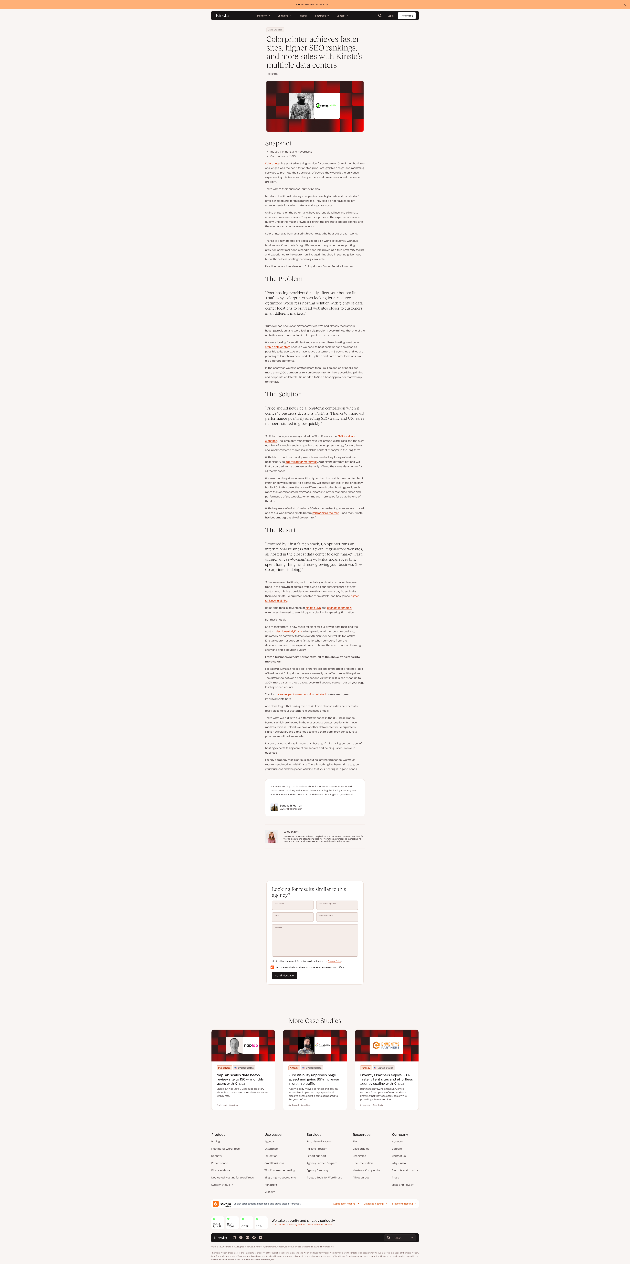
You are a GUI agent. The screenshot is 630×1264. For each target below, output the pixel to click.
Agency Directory (317, 1170)
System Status (220, 1184)
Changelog (359, 1156)
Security (216, 1156)
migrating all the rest (325, 513)
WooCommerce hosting (279, 1170)
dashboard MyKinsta (289, 631)
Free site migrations (319, 1141)
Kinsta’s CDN (313, 608)
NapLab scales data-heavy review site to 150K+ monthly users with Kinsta (240, 1079)
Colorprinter (272, 163)
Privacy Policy (334, 961)
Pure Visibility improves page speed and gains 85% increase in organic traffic (313, 1079)
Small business (274, 1163)
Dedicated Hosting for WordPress (232, 1177)
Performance (219, 1163)
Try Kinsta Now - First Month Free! (311, 4)
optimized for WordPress (301, 462)
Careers (397, 1148)
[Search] (380, 15)
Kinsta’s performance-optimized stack (302, 694)
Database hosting (374, 1203)
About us (397, 1141)
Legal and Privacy (402, 1184)
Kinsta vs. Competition (367, 1170)
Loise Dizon (272, 73)
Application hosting (344, 1203)
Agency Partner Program (322, 1163)
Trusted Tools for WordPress (324, 1177)
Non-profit (270, 1184)
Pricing (215, 1141)
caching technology (339, 608)
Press (395, 1177)
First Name (279, 903)
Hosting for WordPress (225, 1148)
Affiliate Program (317, 1148)
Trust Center (279, 1224)
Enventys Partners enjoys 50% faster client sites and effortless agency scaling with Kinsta (386, 1079)
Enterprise (271, 1148)
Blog (355, 1141)
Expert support (316, 1156)
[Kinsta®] (222, 15)
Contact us (399, 1156)
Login (391, 15)
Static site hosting (402, 1203)
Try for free (407, 15)
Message (278, 927)
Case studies (361, 1148)
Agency (269, 1141)
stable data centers (277, 347)
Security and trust (403, 1170)
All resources (361, 1177)
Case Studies (275, 29)
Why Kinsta (399, 1163)
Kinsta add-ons (221, 1170)
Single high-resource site (280, 1177)
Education (270, 1156)
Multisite (269, 1192)
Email (277, 915)
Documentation (363, 1163)
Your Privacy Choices (320, 1224)
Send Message (284, 975)
